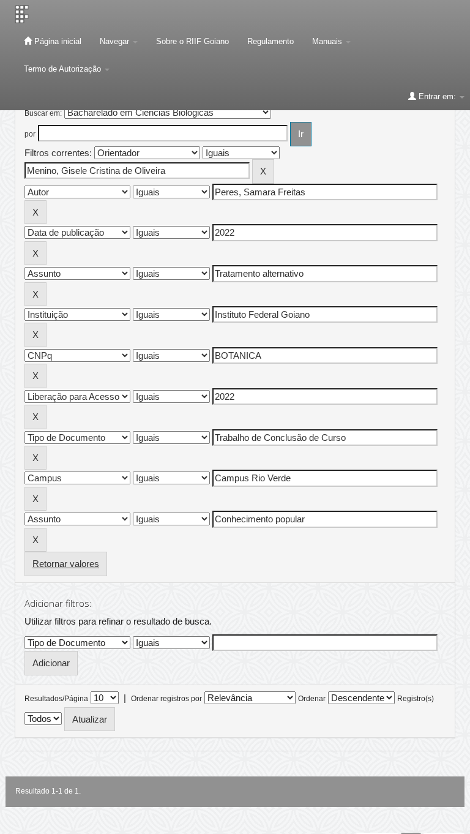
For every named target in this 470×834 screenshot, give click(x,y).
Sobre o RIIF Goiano (192, 41)
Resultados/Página (56, 698)
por (29, 134)
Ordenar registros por (166, 698)
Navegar (116, 41)
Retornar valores (65, 563)
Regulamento (270, 41)
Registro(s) (415, 698)
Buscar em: (43, 113)
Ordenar (312, 698)
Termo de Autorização (63, 68)
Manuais (328, 41)
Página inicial (56, 41)
